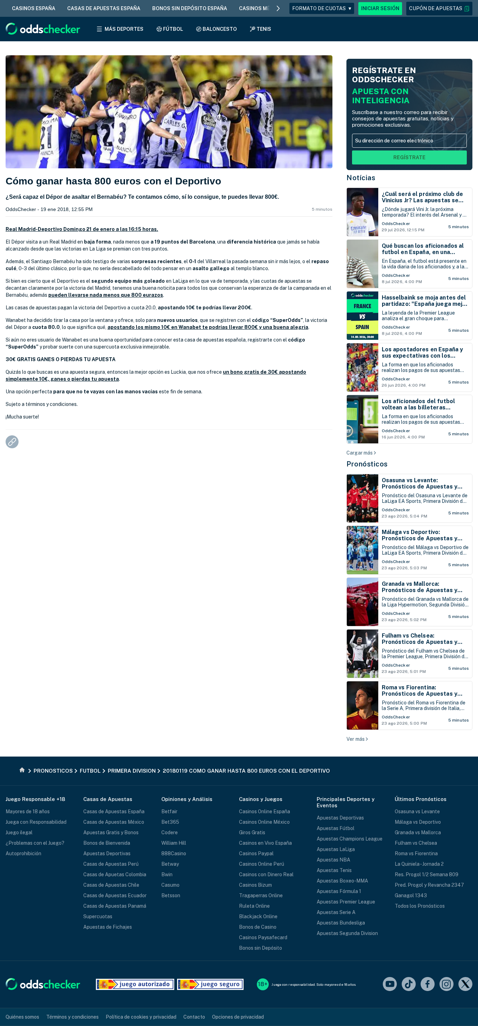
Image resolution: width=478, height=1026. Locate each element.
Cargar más (359, 453)
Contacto (194, 1017)
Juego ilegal (19, 832)
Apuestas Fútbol (335, 828)
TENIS (263, 29)
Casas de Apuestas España (114, 811)
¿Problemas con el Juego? (35, 843)
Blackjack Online (258, 916)
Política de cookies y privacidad (141, 1017)
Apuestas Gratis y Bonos (111, 832)
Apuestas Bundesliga (341, 923)
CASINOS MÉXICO (260, 8)
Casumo (170, 885)
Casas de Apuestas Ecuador (115, 895)
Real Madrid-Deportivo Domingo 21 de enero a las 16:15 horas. (82, 229)
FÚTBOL (173, 29)
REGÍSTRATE (409, 157)
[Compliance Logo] (135, 984)
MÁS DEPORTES (124, 29)
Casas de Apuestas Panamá (114, 906)
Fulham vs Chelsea (416, 843)
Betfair (169, 811)
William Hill (173, 843)
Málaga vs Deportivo (418, 822)
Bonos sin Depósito (260, 948)
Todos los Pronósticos (420, 906)
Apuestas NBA (333, 860)
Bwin (167, 874)
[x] (465, 984)
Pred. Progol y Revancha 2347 (429, 885)
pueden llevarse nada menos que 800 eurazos (105, 295)
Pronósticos (367, 464)
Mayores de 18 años (28, 811)
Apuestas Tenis (334, 870)
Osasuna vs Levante (417, 811)
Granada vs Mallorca (418, 832)
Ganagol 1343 (411, 895)
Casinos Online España (264, 811)
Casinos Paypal (256, 853)
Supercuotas (97, 916)
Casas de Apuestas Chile (111, 885)
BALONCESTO (220, 29)
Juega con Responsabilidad (36, 822)
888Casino (173, 853)
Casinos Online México (264, 822)
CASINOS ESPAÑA (33, 8)
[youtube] (390, 984)
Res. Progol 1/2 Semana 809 (426, 874)
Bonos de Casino (257, 927)
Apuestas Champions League (349, 839)
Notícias (360, 178)
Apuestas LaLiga (336, 849)
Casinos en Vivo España (265, 843)
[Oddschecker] (43, 984)
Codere (169, 832)
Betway (170, 864)
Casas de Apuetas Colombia (114, 874)
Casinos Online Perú (261, 864)
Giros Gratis (252, 832)
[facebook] (428, 984)
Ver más (355, 739)
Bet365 (170, 822)
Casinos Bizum (255, 885)
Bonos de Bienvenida (106, 843)
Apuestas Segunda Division (347, 933)
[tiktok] (409, 984)
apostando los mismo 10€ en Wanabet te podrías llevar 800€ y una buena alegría (207, 327)
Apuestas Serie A (336, 912)
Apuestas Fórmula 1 (339, 891)
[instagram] (447, 984)
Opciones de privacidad (238, 1017)
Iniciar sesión (380, 8)
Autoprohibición (23, 853)
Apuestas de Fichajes (107, 927)
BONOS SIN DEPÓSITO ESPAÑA (189, 8)
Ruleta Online (254, 906)
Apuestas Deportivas (107, 853)
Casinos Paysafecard (263, 937)
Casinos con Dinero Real (266, 874)
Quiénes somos (22, 1017)
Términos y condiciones (72, 1017)
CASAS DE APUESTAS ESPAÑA (103, 8)
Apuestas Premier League (346, 902)
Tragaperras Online (261, 895)
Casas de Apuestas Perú (111, 864)
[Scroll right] (278, 8)
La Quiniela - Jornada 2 (419, 864)
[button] (439, 8)
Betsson (170, 895)
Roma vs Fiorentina (416, 853)
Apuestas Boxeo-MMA (342, 881)
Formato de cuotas (321, 8)
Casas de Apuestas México (113, 822)
